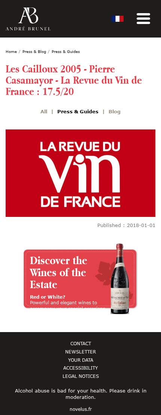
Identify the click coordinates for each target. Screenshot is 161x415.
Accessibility (80, 367)
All (43, 111)
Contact (80, 343)
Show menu (143, 18)
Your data (80, 359)
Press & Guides (77, 111)
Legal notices (81, 376)
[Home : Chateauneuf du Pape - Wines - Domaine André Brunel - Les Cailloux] (28, 19)
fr (118, 19)
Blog (115, 111)
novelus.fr (81, 409)
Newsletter (80, 351)
